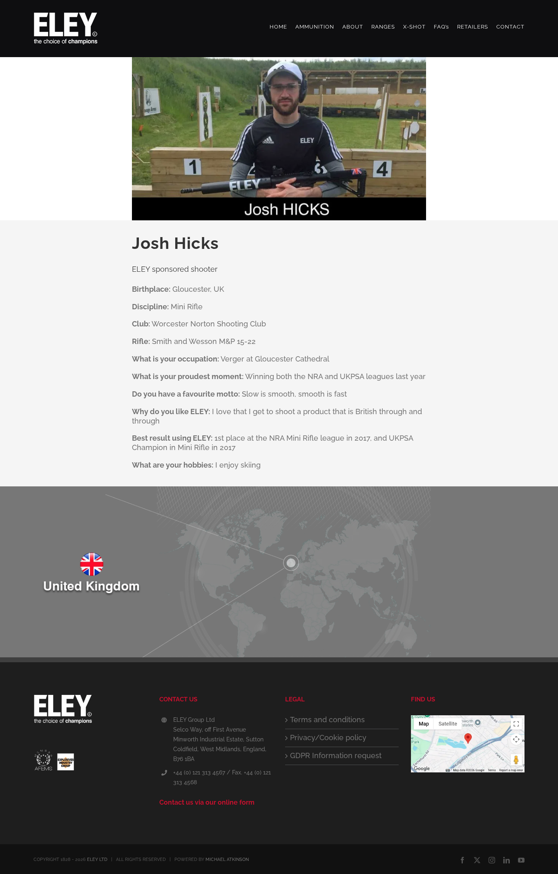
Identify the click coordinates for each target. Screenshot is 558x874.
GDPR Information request (336, 755)
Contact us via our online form (206, 802)
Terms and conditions (327, 719)
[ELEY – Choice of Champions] (90, 712)
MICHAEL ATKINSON (227, 859)
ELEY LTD (97, 859)
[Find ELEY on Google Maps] (468, 719)
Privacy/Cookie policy (328, 737)
